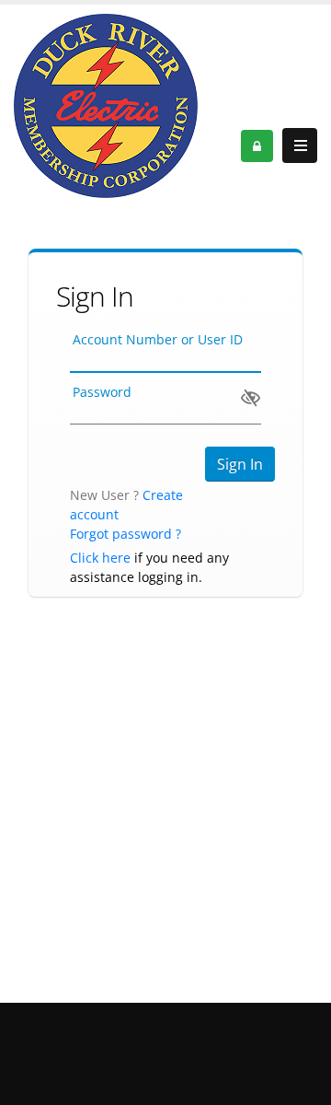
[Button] (299, 145)
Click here (100, 557)
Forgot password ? (125, 533)
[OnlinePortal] (106, 104)
